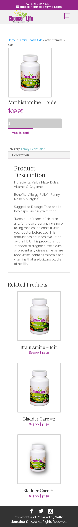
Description (20, 155)
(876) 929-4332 (39, 4)
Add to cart (20, 133)
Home (12, 40)
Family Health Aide (30, 40)
